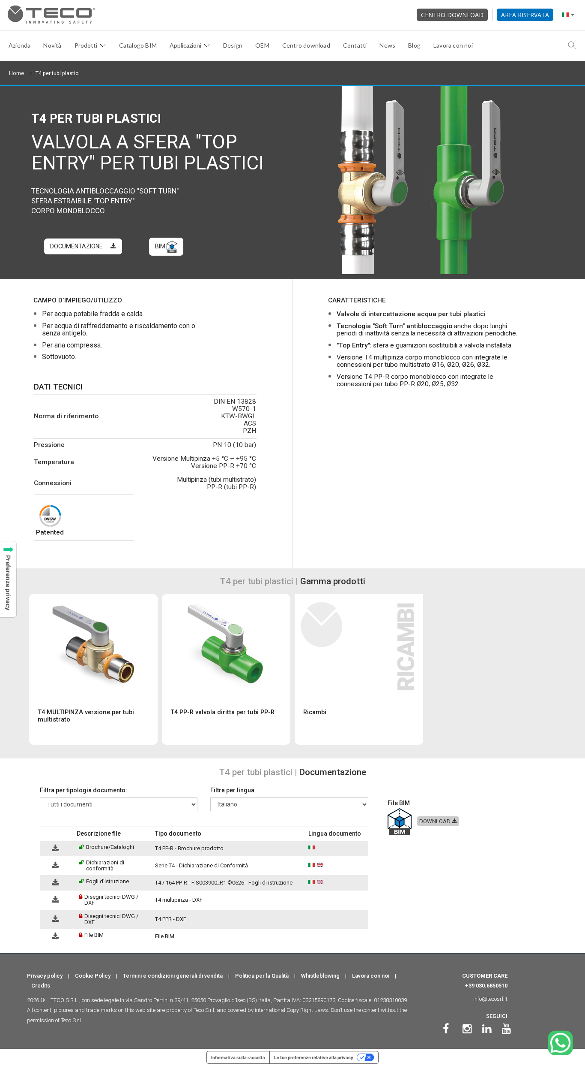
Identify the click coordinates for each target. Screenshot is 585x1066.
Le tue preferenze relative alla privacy (313, 1057)
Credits (40, 985)
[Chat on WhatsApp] (560, 1043)
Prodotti (86, 45)
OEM (262, 45)
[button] (44, 833)
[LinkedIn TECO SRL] (486, 1029)
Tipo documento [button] (178, 833)
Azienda (19, 45)
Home (16, 73)
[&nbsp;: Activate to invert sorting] (56, 834)
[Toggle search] (572, 45)
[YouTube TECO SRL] (506, 1029)
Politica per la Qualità (262, 975)
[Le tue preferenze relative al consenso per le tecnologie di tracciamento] (8, 579)
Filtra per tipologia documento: (83, 790)
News (387, 45)
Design (232, 45)
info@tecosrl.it (490, 999)
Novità (52, 45)
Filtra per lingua (232, 790)
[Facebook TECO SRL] (446, 1029)
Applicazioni (185, 45)
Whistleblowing (320, 975)
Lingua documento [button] (334, 833)
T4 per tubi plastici (58, 73)
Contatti (355, 45)
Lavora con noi (453, 45)
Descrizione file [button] (99, 833)
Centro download (452, 15)
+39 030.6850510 (486, 985)
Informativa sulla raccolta (238, 1057)
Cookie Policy (92, 975)
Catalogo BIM (138, 45)
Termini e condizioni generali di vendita (173, 975)
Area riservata (525, 15)
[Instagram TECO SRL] (467, 1029)
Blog (414, 45)
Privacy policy (45, 975)
